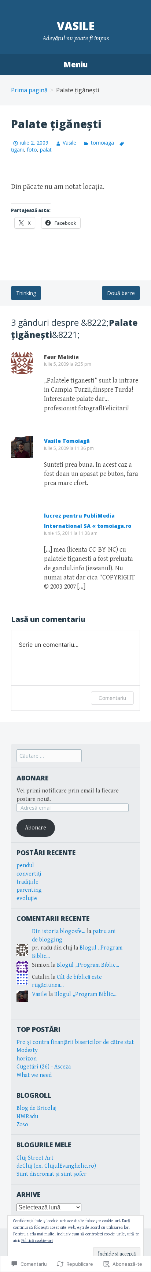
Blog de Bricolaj (36, 1108)
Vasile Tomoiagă (67, 440)
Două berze (121, 293)
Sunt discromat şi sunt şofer (51, 1174)
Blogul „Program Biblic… (88, 965)
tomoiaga (102, 142)
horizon (26, 1058)
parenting (29, 890)
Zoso (22, 1124)
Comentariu (112, 698)
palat (46, 149)
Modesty (27, 1050)
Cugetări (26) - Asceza (43, 1066)
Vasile (76, 25)
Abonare (32, 777)
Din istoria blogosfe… (58, 931)
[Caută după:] (49, 756)
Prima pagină (29, 90)
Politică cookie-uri (37, 1240)
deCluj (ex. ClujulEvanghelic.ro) (56, 1166)
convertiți (28, 873)
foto (32, 149)
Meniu (75, 64)
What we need (34, 1075)
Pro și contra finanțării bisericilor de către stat (75, 1042)
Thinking (26, 293)
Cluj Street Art (35, 1158)
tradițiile (27, 882)
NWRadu (27, 1116)
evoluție (26, 898)
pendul (25, 865)
